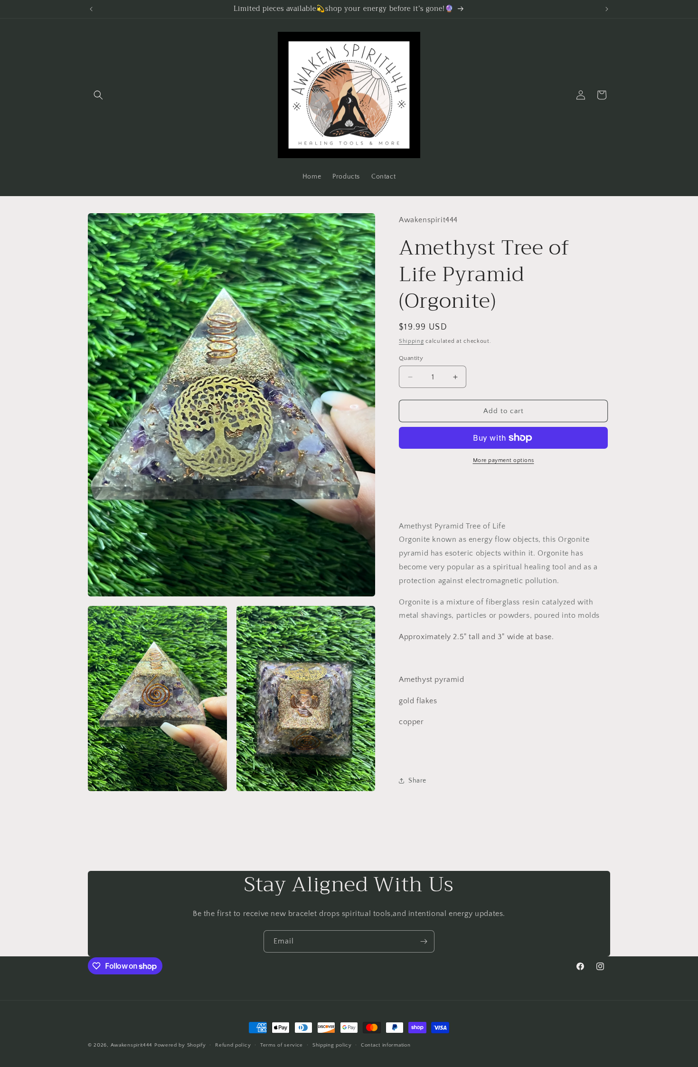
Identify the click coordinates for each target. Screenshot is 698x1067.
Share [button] (417, 780)
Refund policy (233, 1045)
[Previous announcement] (91, 9)
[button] (98, 95)
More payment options (503, 460)
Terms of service (281, 1045)
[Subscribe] (423, 941)
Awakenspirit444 (132, 1045)
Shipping (411, 341)
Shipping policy (332, 1045)
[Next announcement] (606, 9)
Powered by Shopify (180, 1045)
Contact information (385, 1045)
